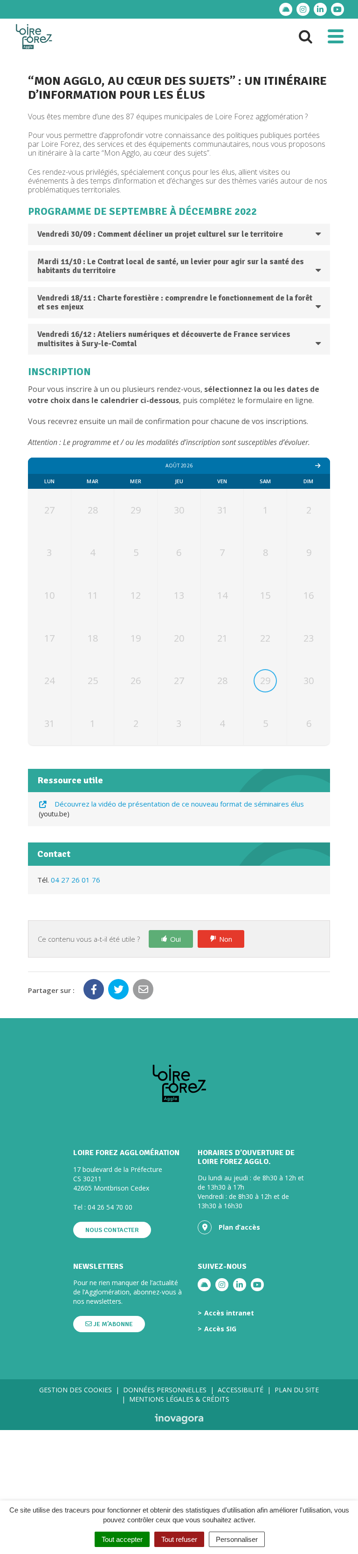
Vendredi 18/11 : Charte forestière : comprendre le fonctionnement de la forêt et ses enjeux (174, 302)
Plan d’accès (239, 1227)
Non (225, 939)
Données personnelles (165, 1389)
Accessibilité (240, 1389)
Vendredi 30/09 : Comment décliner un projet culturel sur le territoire (160, 234)
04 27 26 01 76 (75, 879)
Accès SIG (220, 1329)
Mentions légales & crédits (179, 1399)
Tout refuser (179, 1539)
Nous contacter (112, 1230)
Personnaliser (237, 1539)
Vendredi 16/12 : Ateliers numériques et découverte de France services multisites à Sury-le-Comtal (163, 339)
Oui (175, 939)
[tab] (179, 235)
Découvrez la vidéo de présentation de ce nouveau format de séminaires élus (172, 808)
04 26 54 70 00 (110, 1207)
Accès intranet (229, 1313)
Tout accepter (122, 1539)
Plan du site (297, 1389)
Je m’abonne (112, 1324)
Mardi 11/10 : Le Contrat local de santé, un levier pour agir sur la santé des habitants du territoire (170, 266)
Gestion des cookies (75, 1389)
